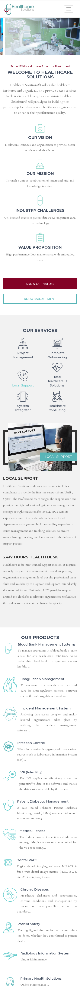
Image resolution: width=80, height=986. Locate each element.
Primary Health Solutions (41, 978)
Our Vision (40, 137)
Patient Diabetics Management (42, 801)
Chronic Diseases (34, 889)
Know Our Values (40, 284)
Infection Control (31, 743)
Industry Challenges (40, 210)
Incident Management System (45, 708)
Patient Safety (28, 924)
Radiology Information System (45, 953)
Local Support (58, 457)
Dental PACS (26, 860)
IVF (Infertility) (30, 772)
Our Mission (40, 173)
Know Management (40, 299)
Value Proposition (40, 247)
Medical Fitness (32, 831)
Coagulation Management (42, 679)
